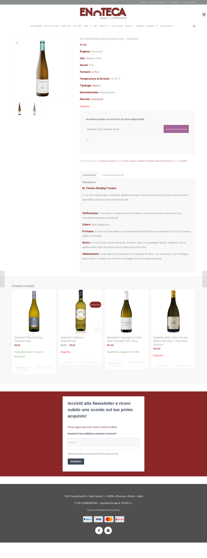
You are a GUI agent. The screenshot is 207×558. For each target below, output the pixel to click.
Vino (86, 26)
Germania (103, 161)
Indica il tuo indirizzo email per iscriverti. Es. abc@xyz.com (93, 454)
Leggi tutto (70, 362)
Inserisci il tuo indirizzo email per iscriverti (91, 433)
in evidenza (36, 26)
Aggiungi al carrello (25, 368)
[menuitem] (143, 2)
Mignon (139, 26)
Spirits (103, 26)
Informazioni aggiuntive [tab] (113, 175)
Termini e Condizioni (157, 2)
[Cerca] (194, 26)
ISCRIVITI (75, 461)
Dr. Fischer (125, 161)
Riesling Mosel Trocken (163, 161)
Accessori (165, 26)
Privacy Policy (113, 510)
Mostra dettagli (44, 367)
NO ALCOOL (117, 26)
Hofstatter (97, 99)
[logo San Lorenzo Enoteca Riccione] (103, 13)
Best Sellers (52, 26)
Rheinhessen (150, 161)
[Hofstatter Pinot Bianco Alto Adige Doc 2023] (204, 279)
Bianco (96, 85)
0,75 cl (95, 71)
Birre (128, 26)
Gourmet (150, 26)
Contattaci (174, 2)
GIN (95, 26)
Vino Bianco (112, 161)
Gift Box (77, 26)
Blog (143, 2)
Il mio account (188, 2)
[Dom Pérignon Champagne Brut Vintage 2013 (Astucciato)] (2, 279)
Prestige (66, 26)
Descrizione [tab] (89, 175)
